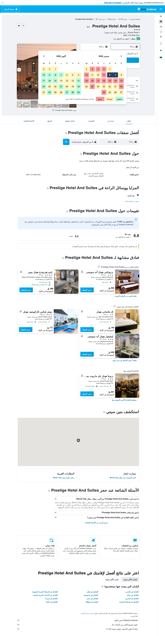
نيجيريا (125, 19)
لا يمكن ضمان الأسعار (87, 613)
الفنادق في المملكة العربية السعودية (45, 591)
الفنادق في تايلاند (52, 602)
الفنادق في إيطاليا (92, 602)
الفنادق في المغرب (132, 591)
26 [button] (86, 86)
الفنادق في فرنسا (51, 598)
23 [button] (104, 86)
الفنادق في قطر (92, 591)
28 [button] (115, 92)
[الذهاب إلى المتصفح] (161, 36)
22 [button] (110, 86)
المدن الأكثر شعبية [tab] (111, 579)
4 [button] (92, 69)
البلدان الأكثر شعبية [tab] (130, 579)
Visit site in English (112, 2)
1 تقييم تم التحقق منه (121, 38)
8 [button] (109, 74)
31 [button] (44, 92)
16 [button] (104, 80)
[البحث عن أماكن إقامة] (161, 21)
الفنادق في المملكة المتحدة (129, 602)
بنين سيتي (102, 19)
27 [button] (121, 92)
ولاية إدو (113, 19)
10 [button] (98, 74)
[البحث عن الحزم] (161, 31)
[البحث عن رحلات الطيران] (161, 16)
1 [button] (109, 69)
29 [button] (110, 92)
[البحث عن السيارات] (161, 26)
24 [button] (98, 86)
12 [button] (86, 74)
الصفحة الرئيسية (135, 19)
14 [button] (115, 80)
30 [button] (104, 92)
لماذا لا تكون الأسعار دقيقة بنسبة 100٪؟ (122, 629)
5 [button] (86, 69)
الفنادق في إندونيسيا (91, 595)
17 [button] (98, 80)
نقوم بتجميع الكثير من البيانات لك (124, 624)
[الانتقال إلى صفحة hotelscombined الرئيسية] (146, 9)
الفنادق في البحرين (132, 598)
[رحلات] (161, 50)
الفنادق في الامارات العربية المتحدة (45, 595)
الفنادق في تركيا (133, 595)
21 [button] (115, 86)
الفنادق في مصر (92, 598)
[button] (2, 2)
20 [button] (121, 86)
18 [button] (92, 80)
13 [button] (121, 80)
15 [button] (110, 80)
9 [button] (103, 74)
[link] (126, 296)
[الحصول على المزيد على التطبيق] (161, 43)
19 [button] (86, 80)
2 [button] (103, 69)
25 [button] (92, 86)
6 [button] (121, 74)
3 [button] (98, 69)
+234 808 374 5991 (131, 35)
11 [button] (92, 74)
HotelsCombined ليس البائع (126, 620)
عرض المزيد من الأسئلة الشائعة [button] (96, 522)
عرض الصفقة (87, 290)
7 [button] (115, 74)
